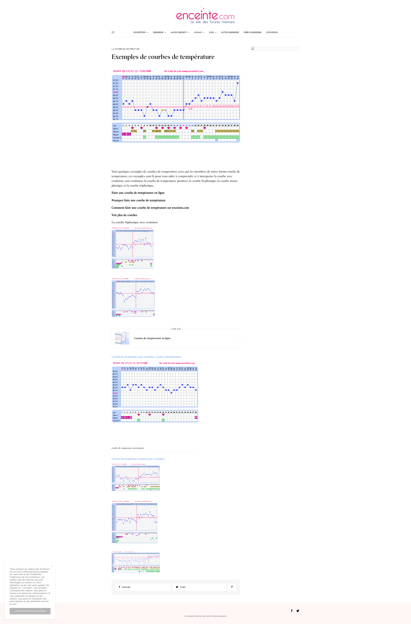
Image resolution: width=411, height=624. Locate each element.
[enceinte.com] (205, 16)
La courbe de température (125, 49)
